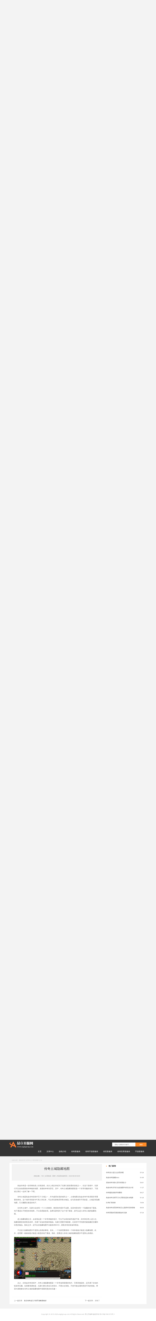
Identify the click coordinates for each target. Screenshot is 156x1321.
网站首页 (22, 1160)
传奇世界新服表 (123, 1151)
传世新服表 (107, 1151)
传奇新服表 (75, 1151)
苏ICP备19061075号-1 (107, 1314)
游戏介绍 (62, 1151)
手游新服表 (139, 1151)
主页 (39, 1151)
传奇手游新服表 (91, 1151)
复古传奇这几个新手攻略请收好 (35, 1300)
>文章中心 (28, 1160)
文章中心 (50, 1151)
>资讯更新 (35, 1160)
